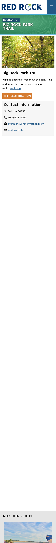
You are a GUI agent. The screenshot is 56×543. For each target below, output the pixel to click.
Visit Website (15, 130)
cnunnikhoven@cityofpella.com (26, 123)
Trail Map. (15, 88)
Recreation (11, 19)
